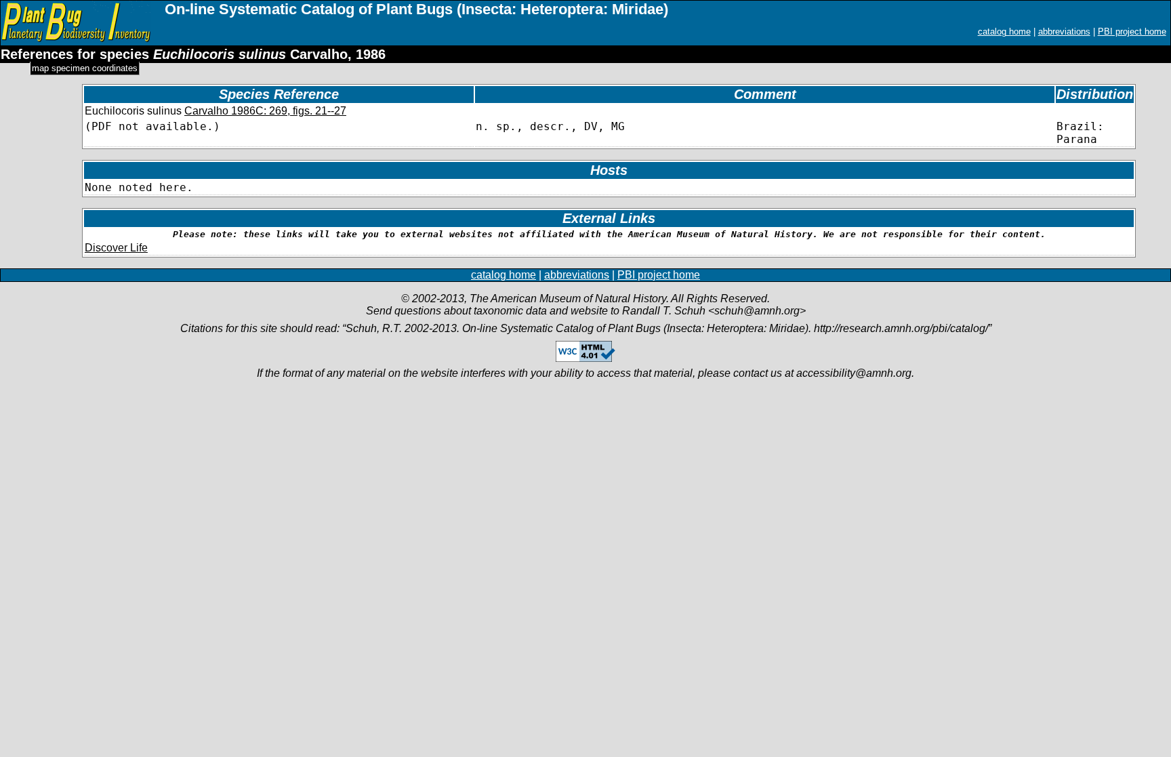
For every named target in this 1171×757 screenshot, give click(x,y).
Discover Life (116, 247)
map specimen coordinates (85, 68)
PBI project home (1132, 31)
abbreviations (1064, 31)
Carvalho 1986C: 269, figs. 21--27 (265, 111)
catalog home (1004, 31)
